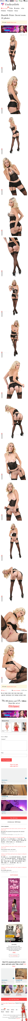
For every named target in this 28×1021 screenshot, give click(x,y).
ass (3, 693)
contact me (18, 1018)
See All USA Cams (14, 999)
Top (23, 8)
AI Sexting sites (11, 822)
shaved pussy (8, 695)
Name (2, 752)
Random (11, 10)
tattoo (24, 695)
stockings (16, 695)
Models (4, 10)
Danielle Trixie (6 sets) (11, 22)
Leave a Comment (16, 690)
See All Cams (14, 818)
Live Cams (5, 8)
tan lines (21, 695)
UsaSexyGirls (12, 4)
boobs (9, 693)
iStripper (14, 706)
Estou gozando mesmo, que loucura (8, 849)
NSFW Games (18, 822)
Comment (3, 739)
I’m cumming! (14, 955)
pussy (21, 693)
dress (15, 693)
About (16, 10)
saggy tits (3, 695)
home (18, 693)
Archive (18, 8)
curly (12, 693)
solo (13, 695)
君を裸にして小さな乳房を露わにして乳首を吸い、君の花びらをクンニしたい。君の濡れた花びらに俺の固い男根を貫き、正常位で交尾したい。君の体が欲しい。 (13, 840)
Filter (11, 8)
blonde (6, 693)
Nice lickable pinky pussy (6, 870)
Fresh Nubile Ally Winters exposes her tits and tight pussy (13, 837)
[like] (1, 690)
